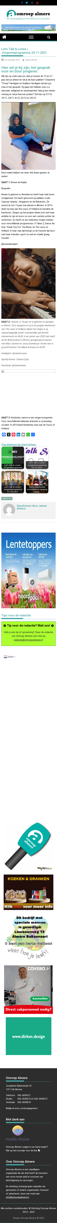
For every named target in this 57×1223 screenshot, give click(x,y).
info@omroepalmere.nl (17, 1197)
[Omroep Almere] (4, 37)
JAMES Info (7, 498)
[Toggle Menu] (31, 37)
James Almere (31, 60)
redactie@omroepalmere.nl (28, 640)
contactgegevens (28, 1108)
